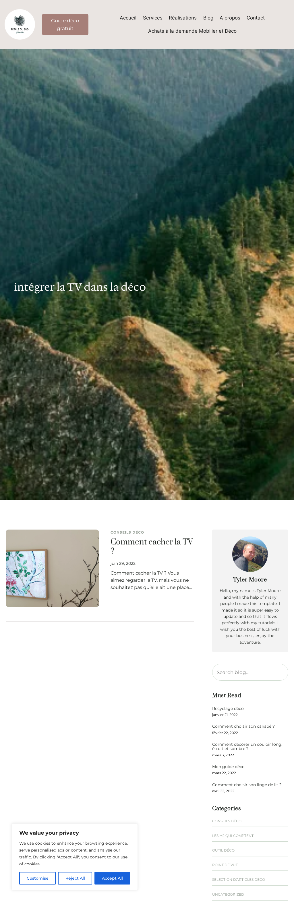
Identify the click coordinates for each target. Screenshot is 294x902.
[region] (74, 857)
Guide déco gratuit (65, 24)
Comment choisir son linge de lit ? (247, 785)
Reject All (75, 878)
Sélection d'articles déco (238, 879)
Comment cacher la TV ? (152, 547)
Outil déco (223, 850)
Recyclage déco (228, 708)
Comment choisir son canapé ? (243, 726)
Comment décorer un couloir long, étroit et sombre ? (247, 746)
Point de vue (225, 865)
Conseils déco (127, 532)
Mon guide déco (228, 767)
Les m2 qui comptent (233, 835)
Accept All (112, 878)
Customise (38, 878)
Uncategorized (228, 894)
